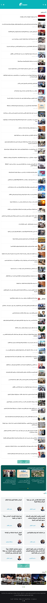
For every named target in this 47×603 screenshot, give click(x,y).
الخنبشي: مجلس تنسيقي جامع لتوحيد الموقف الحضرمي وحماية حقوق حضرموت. (22, 68)
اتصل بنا (11, 599)
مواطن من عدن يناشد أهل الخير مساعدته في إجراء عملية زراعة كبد (25, 90)
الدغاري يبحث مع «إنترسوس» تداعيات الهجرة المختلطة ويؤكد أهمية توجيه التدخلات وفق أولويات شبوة (20, 120)
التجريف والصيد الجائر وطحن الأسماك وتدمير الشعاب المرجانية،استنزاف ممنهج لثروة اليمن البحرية (35, 518)
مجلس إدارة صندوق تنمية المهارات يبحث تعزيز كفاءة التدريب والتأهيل (24, 387)
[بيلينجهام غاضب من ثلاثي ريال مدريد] (23, 579)
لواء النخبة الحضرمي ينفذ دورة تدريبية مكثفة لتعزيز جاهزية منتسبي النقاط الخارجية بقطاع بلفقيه (20, 320)
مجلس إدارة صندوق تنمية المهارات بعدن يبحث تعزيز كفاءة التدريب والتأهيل (23, 53)
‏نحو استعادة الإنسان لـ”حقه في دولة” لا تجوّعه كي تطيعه (12, 517)
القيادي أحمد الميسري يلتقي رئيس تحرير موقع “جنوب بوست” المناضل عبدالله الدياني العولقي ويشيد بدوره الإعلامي (20, 431)
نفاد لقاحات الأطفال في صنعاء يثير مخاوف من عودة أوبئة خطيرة (25, 135)
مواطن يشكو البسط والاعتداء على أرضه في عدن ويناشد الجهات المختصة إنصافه (23, 172)
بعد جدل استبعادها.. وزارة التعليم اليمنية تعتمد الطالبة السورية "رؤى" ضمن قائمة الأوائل (21, 276)
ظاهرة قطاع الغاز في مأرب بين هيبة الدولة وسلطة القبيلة (36, 500)
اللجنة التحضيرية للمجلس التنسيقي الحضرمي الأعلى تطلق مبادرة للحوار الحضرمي (23, 379)
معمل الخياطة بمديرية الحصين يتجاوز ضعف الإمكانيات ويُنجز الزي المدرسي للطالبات (22, 209)
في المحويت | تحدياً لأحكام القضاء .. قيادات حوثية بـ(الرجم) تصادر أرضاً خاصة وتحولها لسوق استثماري (21, 357)
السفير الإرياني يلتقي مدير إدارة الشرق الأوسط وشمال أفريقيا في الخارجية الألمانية (22, 31)
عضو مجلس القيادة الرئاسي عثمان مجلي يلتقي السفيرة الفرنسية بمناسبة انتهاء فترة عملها (21, 416)
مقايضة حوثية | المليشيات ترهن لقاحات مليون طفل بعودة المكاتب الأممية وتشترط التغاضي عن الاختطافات (20, 335)
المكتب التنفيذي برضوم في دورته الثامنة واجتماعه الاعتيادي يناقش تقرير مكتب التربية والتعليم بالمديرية (20, 290)
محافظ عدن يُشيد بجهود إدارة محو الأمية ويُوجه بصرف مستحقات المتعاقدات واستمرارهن (21, 446)
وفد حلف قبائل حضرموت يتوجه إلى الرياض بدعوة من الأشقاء (26, 327)
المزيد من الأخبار (23, 462)
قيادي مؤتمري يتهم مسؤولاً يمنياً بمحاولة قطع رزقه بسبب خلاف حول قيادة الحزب (22, 187)
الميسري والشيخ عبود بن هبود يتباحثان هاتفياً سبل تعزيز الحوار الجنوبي (24, 313)
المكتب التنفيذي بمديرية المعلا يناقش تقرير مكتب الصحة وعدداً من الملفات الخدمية (22, 98)
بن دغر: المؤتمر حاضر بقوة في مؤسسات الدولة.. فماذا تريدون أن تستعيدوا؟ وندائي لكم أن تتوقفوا (19, 253)
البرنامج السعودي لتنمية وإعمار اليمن (35, 468)
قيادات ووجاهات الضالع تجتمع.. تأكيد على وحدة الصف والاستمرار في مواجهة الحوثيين (22, 401)
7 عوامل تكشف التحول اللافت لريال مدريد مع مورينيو (9, 581)
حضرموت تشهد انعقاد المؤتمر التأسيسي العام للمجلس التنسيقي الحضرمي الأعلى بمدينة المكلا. (20, 113)
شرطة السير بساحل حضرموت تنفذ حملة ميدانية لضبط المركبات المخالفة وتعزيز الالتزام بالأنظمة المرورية (20, 438)
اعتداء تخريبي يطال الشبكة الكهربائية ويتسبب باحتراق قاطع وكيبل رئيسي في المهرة (22, 231)
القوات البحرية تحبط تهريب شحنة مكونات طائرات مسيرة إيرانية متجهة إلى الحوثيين (22, 394)
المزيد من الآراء (23, 566)
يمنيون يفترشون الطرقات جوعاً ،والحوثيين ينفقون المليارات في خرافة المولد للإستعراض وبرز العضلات (12, 551)
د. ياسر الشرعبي (32, 558)
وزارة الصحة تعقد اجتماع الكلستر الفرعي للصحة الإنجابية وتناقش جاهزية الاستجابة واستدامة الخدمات (19, 24)
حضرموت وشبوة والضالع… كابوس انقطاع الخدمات (28, 224)
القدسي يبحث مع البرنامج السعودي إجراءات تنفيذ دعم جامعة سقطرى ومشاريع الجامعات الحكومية (9, 482)
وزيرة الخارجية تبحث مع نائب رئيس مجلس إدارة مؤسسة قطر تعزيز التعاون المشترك (22, 453)
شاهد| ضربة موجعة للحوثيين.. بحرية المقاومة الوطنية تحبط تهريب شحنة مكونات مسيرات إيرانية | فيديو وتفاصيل (19, 423)
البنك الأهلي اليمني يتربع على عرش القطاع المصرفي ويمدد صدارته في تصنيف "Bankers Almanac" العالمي (21, 164)
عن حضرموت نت (34, 599)
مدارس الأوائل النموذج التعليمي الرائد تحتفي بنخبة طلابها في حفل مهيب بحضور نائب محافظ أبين (19, 305)
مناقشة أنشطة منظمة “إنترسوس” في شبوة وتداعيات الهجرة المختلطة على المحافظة (22, 105)
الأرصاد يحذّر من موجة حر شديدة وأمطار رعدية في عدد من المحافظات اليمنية (23, 201)
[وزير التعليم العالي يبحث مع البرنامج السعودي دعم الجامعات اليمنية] (23, 474)
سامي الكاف (9, 509)
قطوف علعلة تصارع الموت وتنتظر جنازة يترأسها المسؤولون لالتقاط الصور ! (23, 246)
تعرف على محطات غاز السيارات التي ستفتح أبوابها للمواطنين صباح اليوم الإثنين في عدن (21, 350)
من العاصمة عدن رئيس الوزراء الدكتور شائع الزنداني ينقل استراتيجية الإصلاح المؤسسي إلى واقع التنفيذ (35, 551)
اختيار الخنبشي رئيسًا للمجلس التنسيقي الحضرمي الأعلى (27, 83)
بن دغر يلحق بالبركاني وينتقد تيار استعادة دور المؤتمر (28, 127)
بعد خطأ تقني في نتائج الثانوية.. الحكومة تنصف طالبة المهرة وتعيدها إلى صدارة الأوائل (21, 364)
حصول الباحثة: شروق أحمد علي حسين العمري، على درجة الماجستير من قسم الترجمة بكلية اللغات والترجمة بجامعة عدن (20, 75)
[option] (37, 477)
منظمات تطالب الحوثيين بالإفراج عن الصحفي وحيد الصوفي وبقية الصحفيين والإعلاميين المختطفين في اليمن (19, 216)
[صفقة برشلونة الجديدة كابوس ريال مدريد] (38, 579)
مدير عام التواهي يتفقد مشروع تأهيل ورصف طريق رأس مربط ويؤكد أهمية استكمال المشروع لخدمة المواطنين (20, 409)
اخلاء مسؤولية (21, 599)
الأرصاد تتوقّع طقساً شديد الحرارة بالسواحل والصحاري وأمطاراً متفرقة (25, 239)
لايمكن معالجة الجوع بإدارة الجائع (13, 499)
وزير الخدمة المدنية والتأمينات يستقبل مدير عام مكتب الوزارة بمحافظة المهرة (23, 298)
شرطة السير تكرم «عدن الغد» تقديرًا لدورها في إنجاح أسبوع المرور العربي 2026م (23, 194)
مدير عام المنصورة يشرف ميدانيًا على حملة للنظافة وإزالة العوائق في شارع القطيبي (22, 179)
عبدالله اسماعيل (9, 541)
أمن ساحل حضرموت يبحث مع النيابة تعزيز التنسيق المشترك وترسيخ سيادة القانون (22, 342)
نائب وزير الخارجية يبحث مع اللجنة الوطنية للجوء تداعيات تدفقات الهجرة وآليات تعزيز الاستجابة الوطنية (20, 149)
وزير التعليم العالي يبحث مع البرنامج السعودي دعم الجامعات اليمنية (24, 482)
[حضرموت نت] (23, 4)
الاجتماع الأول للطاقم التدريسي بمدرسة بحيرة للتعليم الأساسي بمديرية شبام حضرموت (22, 46)
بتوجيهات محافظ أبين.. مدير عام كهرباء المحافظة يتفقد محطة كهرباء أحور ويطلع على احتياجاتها (20, 157)
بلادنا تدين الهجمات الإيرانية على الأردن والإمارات (28, 16)
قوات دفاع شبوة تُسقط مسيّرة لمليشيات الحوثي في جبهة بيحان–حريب (24, 39)
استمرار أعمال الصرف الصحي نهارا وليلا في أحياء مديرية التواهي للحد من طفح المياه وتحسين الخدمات (21, 261)
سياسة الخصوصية (27, 599)
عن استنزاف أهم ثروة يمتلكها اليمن (36, 532)
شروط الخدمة (16, 599)
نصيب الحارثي (32, 509)
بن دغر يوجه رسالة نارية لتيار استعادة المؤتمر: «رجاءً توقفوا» (26, 283)
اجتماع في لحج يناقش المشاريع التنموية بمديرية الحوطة (27, 61)
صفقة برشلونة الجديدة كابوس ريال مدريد (39, 582)
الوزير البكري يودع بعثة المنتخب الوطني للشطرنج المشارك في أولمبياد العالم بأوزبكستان (21, 372)
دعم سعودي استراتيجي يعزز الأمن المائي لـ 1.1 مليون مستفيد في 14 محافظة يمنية (37, 481)
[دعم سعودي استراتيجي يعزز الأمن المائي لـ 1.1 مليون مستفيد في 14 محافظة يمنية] (37, 473)
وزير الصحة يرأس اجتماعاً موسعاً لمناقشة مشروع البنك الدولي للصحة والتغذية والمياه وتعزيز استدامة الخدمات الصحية (21, 142)
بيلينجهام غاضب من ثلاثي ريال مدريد (25, 582)
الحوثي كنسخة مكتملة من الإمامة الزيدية (13, 533)
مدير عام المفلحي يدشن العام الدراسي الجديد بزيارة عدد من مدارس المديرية (24, 268)
